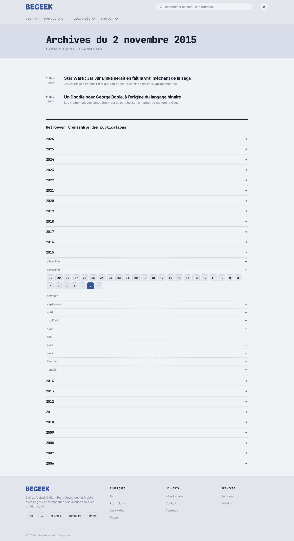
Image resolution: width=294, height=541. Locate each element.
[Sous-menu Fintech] (116, 19)
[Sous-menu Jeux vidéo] (93, 19)
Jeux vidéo (82, 18)
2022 (50, 180)
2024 (50, 159)
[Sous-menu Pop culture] (66, 19)
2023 (50, 170)
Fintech (107, 18)
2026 (50, 139)
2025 (50, 149)
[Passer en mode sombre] (263, 6)
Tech (30, 18)
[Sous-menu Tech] (36, 19)
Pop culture (53, 18)
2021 (50, 190)
